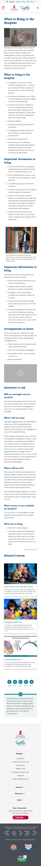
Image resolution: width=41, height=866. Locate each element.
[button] (20, 37)
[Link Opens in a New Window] (13, 848)
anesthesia (8, 409)
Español (18, 1)
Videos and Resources (21, 779)
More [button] (32, 1)
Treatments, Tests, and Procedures (20, 763)
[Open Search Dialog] (38, 8)
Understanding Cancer (13, 660)
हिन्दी (28, 1)
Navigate (19, 753)
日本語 (7, 834)
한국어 (34, 831)
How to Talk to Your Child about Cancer (19, 587)
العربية (14, 831)
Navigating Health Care (13, 622)
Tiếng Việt (26, 831)
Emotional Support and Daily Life (20, 774)
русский (27, 834)
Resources (19, 793)
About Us (19, 787)
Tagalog (14, 834)
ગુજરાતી (35, 833)
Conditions (20, 758)
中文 (20, 831)
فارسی (33, 834)
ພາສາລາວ (14, 833)
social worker (10, 512)
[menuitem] (20, 817)
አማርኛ (21, 833)
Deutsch (28, 833)
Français (23, 1)
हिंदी (20, 834)
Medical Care (20, 769)
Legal (19, 800)
